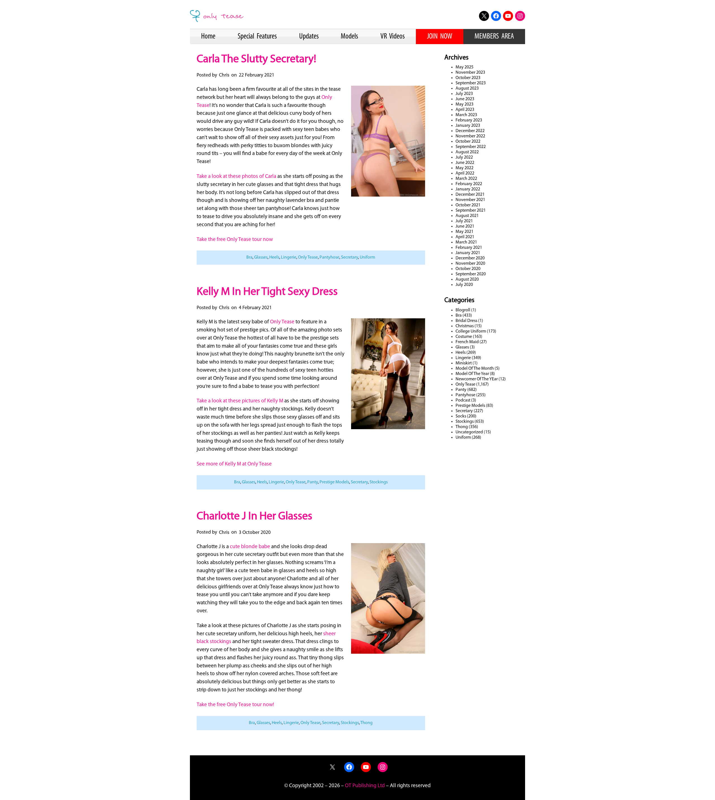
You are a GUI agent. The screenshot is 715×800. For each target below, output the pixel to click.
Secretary (349, 257)
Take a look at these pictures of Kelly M (240, 401)
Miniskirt (464, 363)
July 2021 (464, 221)
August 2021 (467, 216)
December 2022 (470, 131)
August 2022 (467, 152)
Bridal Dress (466, 321)
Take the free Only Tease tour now (235, 239)
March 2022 (466, 178)
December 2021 (470, 194)
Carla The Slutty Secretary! (256, 59)
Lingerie (288, 257)
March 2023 (466, 115)
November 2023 (470, 72)
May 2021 (464, 232)
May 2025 (464, 67)
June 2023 (465, 99)
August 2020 (467, 279)
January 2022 (468, 189)
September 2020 (471, 274)
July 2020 (464, 285)
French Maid (467, 342)
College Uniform (471, 331)
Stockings (379, 482)
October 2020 (468, 269)
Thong (366, 723)
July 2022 (464, 157)
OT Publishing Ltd (365, 786)
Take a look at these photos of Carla (236, 176)
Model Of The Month (475, 368)
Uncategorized (469, 432)
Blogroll (463, 310)
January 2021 (468, 253)
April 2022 (465, 173)
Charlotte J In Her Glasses (254, 516)
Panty (312, 482)
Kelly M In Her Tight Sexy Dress (267, 292)
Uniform (367, 257)
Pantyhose (329, 257)
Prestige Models (334, 482)
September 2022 (471, 147)
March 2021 (466, 242)
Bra (249, 257)
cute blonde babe (250, 547)
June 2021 (465, 226)
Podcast (463, 400)
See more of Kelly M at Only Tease (234, 464)
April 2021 (465, 237)
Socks (461, 416)
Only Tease (308, 257)
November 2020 (470, 263)
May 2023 (464, 104)
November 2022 (470, 136)
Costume (464, 337)
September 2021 (471, 210)
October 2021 (468, 205)
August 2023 (467, 88)
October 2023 (468, 78)
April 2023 (465, 110)
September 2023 (471, 83)
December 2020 (470, 258)
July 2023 (464, 94)
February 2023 (469, 120)
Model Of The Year (472, 374)
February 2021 (469, 247)
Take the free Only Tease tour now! (235, 705)
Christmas (465, 326)
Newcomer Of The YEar (477, 379)
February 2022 (469, 184)
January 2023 (468, 125)
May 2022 (464, 168)
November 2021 (470, 200)
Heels (274, 257)
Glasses (261, 257)
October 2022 (468, 141)
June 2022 (465, 163)
